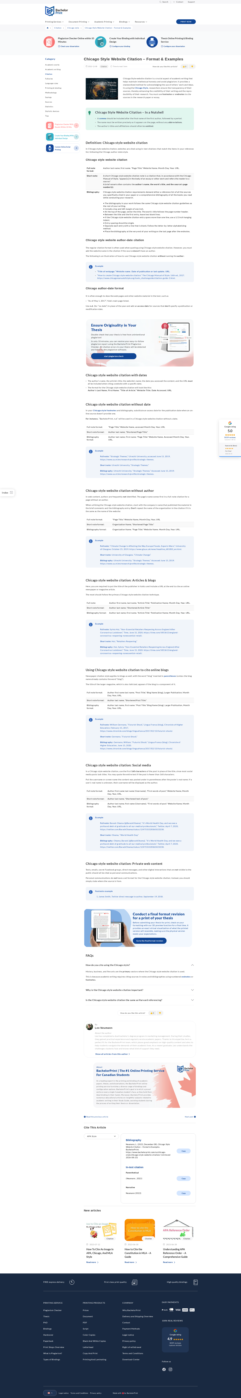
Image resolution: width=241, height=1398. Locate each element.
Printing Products (94, 1303)
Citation (48, 74)
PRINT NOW (186, 22)
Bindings (123, 21)
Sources (48, 102)
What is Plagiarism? (52, 1353)
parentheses (170, 676)
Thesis (46, 1316)
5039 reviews (175, 1343)
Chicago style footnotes (104, 410)
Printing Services (53, 21)
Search (165, 2)
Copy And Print (90, 1353)
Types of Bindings (51, 1359)
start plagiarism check (114, 356)
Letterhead (88, 1347)
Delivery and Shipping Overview (137, 1316)
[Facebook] (164, 1369)
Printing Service (53, 1303)
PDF (85, 1322)
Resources (140, 21)
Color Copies (89, 1335)
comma (102, 118)
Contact (179, 2)
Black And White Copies (94, 1341)
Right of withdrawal (131, 1347)
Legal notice (128, 1335)
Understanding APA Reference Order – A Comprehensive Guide (175, 1253)
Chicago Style (141, 88)
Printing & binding (53, 88)
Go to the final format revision (149, 940)
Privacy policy (129, 1341)
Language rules (51, 83)
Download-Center (131, 1359)
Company (127, 1303)
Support (191, 2)
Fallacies (49, 79)
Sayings (48, 97)
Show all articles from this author (111, 1054)
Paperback (48, 1341)
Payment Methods (131, 1328)
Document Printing (78, 21)
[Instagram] (170, 1369)
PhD (45, 1322)
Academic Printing (103, 21)
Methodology (51, 93)
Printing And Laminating (94, 1359)
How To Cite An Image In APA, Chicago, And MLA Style (99, 1253)
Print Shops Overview (53, 1347)
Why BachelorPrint (131, 1310)
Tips (47, 116)
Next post (189, 1117)
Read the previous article (97, 1117)
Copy (184, 1151)
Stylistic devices (52, 111)
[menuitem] (49, 1393)
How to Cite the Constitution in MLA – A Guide (138, 1253)
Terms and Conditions (132, 1353)
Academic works (52, 65)
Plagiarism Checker (52, 1310)
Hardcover (48, 1335)
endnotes (186, 976)
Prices (86, 1310)
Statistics (49, 106)
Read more (91, 1262)
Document (88, 1316)
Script (85, 1328)
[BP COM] (56, 15)
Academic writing (53, 69)
